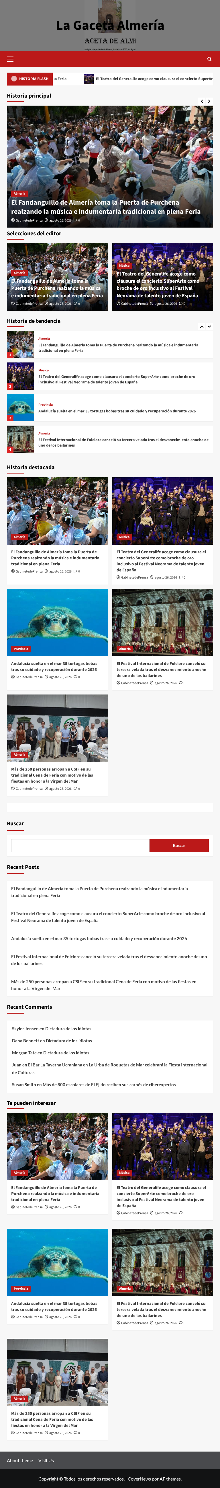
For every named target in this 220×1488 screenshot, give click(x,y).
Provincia (45, 373)
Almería (19, 193)
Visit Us (46, 1460)
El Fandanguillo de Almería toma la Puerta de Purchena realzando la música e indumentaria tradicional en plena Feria (106, 206)
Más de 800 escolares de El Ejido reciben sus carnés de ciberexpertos (109, 1084)
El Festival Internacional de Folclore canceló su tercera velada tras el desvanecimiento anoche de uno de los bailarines (123, 411)
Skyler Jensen (25, 1028)
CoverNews (139, 1478)
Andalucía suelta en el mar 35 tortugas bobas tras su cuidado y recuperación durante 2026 (117, 380)
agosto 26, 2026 (60, 220)
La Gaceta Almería (110, 25)
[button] (12, 58)
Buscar (15, 824)
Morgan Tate (24, 1052)
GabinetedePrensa (29, 220)
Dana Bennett (25, 1040)
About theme (20, 1460)
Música (124, 265)
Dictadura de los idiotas (68, 1028)
